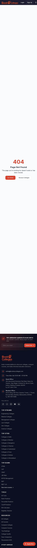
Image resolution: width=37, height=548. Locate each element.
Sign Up (29, 2)
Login (22, 2)
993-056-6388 (12, 396)
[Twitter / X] (7, 404)
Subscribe (29, 345)
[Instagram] (11, 404)
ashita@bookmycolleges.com (14, 371)
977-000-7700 (12, 387)
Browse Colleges (24, 177)
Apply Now (30, 544)
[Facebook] (3, 404)
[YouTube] (15, 404)
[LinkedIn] (18, 404)
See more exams (6, 487)
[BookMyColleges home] (6, 358)
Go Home (10, 177)
